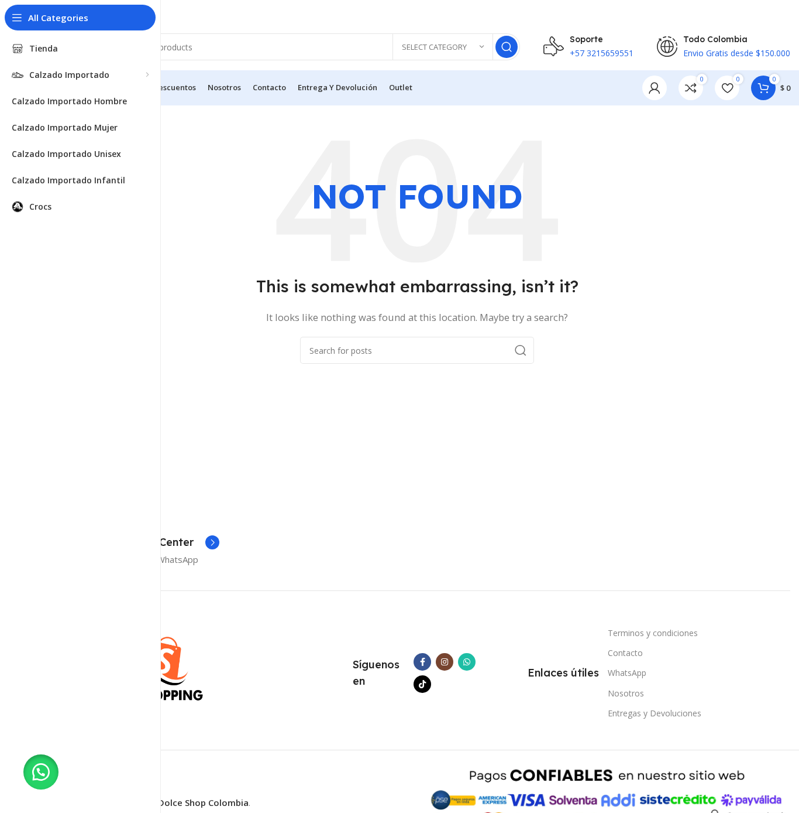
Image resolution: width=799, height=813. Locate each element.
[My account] (654, 88)
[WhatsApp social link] (467, 662)
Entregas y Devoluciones (654, 713)
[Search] (506, 47)
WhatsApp (627, 672)
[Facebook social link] (422, 662)
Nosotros (626, 693)
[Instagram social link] (444, 662)
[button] (40, 772)
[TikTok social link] (422, 684)
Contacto (625, 652)
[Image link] (163, 666)
